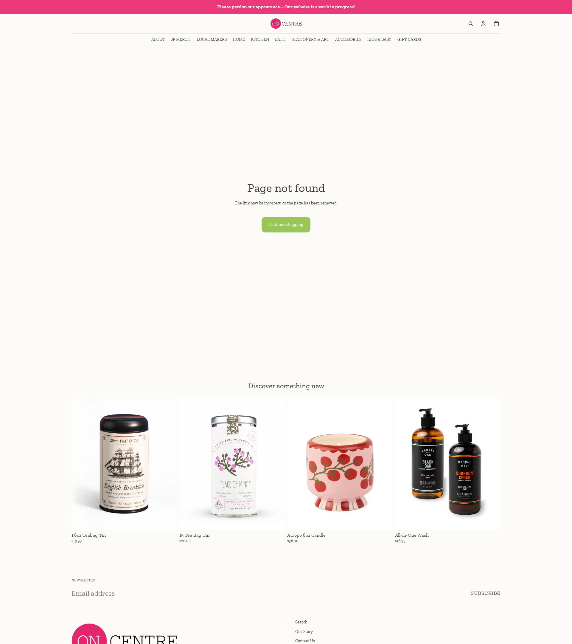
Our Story (304, 631)
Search (301, 622)
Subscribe (485, 593)
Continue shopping (286, 224)
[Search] (470, 23)
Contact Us (305, 640)
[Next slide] (168, 464)
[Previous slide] (80, 464)
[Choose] (167, 521)
